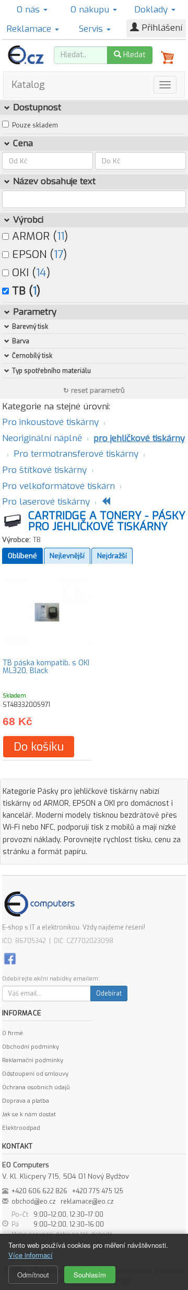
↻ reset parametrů (94, 390)
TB (37, 539)
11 (60, 236)
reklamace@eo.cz (87, 1201)
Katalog (28, 85)
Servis (92, 29)
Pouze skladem (35, 125)
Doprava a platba (25, 1101)
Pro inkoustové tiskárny (50, 422)
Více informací (30, 1255)
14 (41, 272)
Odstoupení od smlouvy (35, 1074)
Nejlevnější (67, 555)
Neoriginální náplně (42, 438)
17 (58, 254)
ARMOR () (38, 236)
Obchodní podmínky (30, 1047)
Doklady (152, 10)
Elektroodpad (21, 1128)
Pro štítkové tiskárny (44, 470)
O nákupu (91, 10)
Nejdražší (112, 555)
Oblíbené (22, 555)
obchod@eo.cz (33, 1201)
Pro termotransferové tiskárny (76, 454)
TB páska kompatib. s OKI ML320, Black (46, 667)
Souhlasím (90, 1275)
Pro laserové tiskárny (46, 502)
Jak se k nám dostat (29, 1114)
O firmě (12, 1033)
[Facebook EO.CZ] (10, 958)
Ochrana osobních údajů (35, 1087)
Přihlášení (160, 28)
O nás (29, 10)
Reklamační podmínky (32, 1060)
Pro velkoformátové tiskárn (58, 486)
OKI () (29, 272)
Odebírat (109, 993)
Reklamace (30, 29)
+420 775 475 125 (97, 1191)
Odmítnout (33, 1275)
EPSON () (38, 254)
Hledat (133, 55)
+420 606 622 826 (39, 1191)
